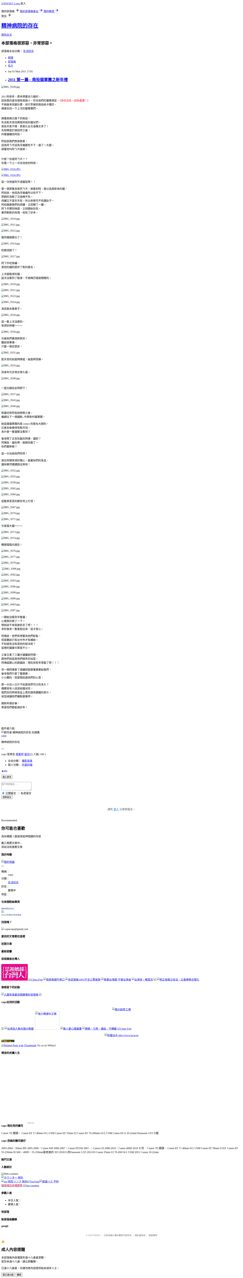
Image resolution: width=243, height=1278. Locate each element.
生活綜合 (28, 51)
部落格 (12, 61)
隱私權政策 (140, 1235)
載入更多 (7, 777)
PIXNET (97, 1235)
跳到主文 (6, 34)
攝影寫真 (27, 760)
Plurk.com (30, 1122)
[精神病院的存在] (2, 911)
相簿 (10, 57)
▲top (4, 770)
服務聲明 (153, 1235)
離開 (19, 1275)
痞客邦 (20, 754)
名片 (10, 65)
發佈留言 (7, 797)
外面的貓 (27, 764)
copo (3, 735)
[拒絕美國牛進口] (54, 979)
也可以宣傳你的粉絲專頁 (11, 915)
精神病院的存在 (19, 26)
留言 (27, 754)
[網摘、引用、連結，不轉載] (99, 1028)
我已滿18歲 (8, 1275)
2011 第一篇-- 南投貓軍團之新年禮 (38, 79)
